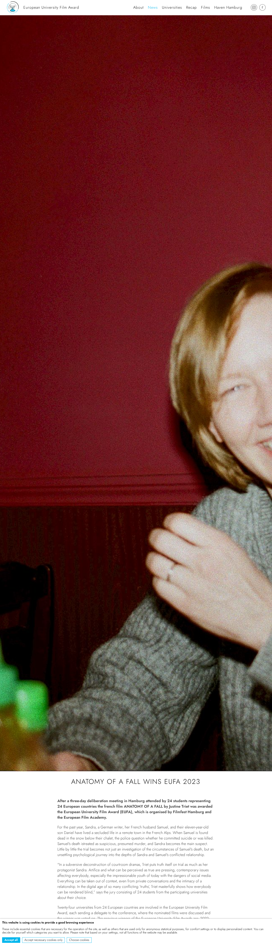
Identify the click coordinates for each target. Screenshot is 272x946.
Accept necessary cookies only (43, 940)
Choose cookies (79, 940)
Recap (191, 7)
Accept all (11, 940)
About (138, 7)
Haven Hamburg (228, 7)
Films (205, 7)
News (153, 7)
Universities (172, 7)
